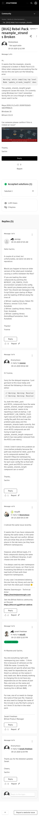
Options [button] (33, 29)
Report (19, 169)
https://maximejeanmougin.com (17, 594)
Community (6, 13)
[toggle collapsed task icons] (27, 3)
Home (4, 19)
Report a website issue (25, 812)
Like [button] (18, 165)
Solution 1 (8, 191)
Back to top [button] (5, 812)
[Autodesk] (11, 3)
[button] (36, 36)
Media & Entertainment (15, 19)
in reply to (18, 363)
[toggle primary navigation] (4, 3)
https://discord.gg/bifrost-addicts (18, 604)
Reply (19, 158)
